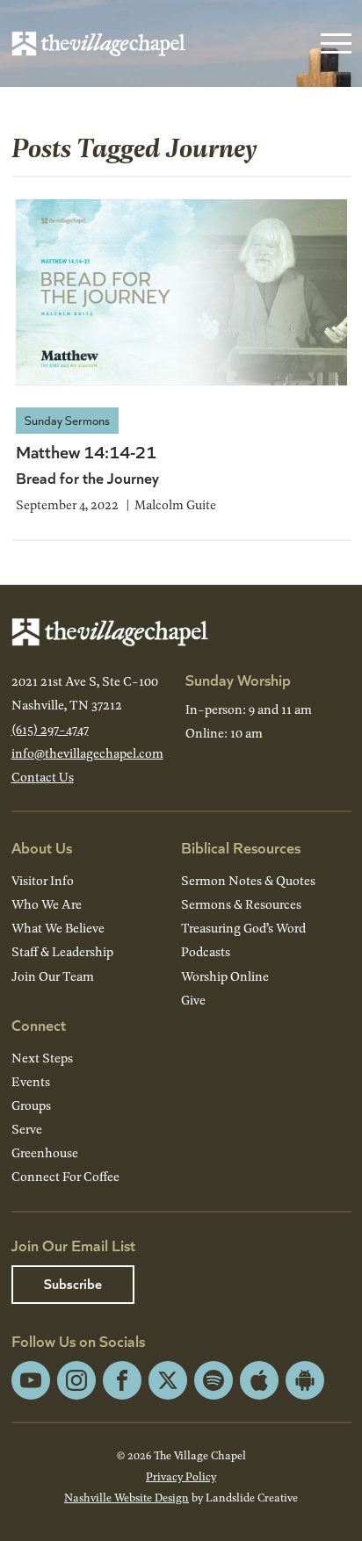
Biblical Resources (240, 847)
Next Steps (42, 1057)
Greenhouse (44, 1152)
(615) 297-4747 (50, 729)
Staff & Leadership (62, 951)
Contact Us (42, 776)
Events (30, 1081)
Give (193, 999)
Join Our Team (52, 976)
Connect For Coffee (65, 1176)
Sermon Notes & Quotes (248, 880)
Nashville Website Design (126, 1497)
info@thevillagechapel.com (87, 753)
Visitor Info (42, 880)
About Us (41, 847)
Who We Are (46, 904)
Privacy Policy (181, 1476)
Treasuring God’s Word (243, 927)
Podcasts (205, 951)
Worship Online (225, 976)
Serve (26, 1129)
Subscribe (73, 1283)
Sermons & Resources (241, 904)
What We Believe (58, 927)
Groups (31, 1105)
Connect (38, 1024)
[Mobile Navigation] (332, 44)
